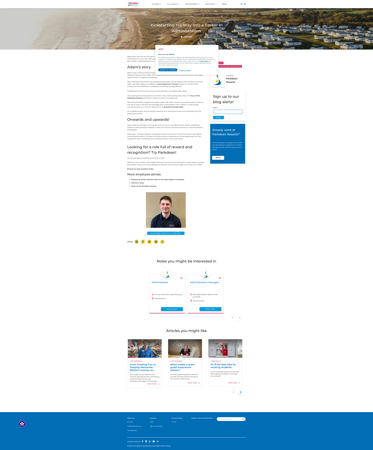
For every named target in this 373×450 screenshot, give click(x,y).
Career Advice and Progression (227, 66)
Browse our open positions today (140, 169)
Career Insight (216, 361)
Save (218, 117)
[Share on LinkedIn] (138, 241)
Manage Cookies (185, 70)
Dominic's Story (137, 183)
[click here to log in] (245, 4)
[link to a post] (145, 348)
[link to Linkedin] (146, 441)
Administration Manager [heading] (204, 282)
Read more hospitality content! (166, 233)
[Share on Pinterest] (157, 241)
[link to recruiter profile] (167, 278)
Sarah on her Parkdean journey (143, 186)
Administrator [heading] (160, 282)
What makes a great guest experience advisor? (182, 367)
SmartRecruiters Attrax (161, 446)
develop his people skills (173, 107)
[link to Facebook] (143, 441)
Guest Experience (136, 361)
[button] (240, 392)
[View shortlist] (241, 4)
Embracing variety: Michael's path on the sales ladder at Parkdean (157, 179)
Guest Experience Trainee (167, 84)
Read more (172, 309)
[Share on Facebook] (144, 241)
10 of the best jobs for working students (223, 366)
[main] (186, 60)
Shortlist (181, 278)
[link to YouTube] (153, 441)
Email (215, 107)
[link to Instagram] (157, 441)
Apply (218, 158)
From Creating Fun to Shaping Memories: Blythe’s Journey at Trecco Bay (143, 367)
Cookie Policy (204, 61)
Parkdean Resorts (232, 80)
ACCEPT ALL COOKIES (168, 70)
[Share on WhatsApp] (163, 241)
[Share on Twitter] (150, 241)
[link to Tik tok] (149, 441)
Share (130, 242)
